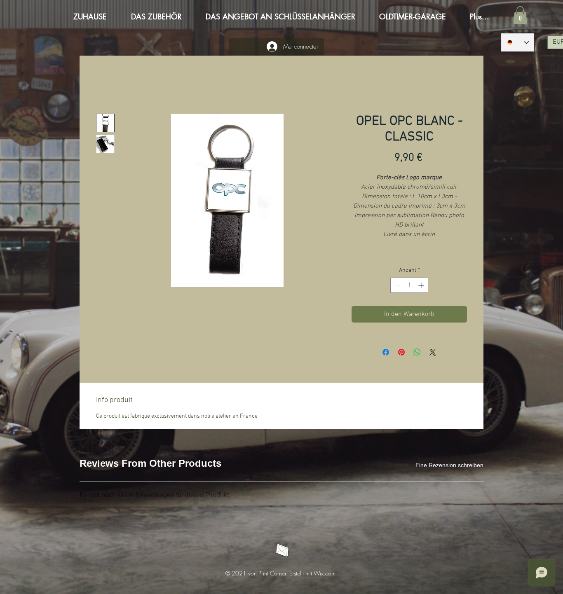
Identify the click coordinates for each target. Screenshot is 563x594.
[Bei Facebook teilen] (386, 352)
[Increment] (422, 285)
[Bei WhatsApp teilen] (417, 352)
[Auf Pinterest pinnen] (401, 352)
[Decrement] (397, 285)
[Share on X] (433, 352)
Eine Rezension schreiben (449, 465)
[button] (520, 15)
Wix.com (324, 573)
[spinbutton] (409, 285)
